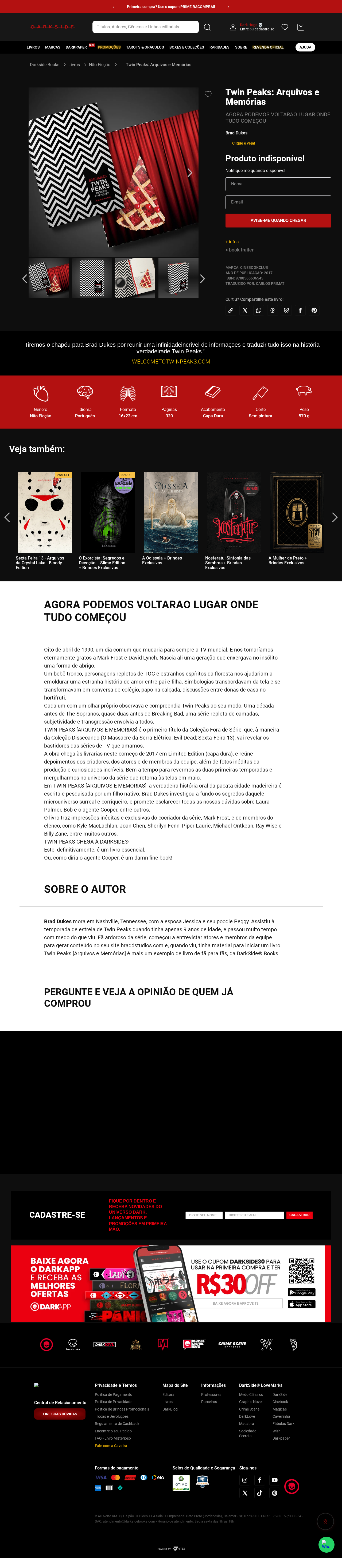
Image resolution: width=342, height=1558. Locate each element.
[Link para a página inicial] (47, 64)
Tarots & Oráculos (145, 47)
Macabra (246, 1423)
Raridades (219, 47)
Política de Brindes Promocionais (122, 1409)
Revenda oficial (268, 47)
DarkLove (247, 1416)
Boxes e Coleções (186, 47)
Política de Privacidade (113, 1402)
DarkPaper (76, 47)
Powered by (164, 1548)
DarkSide (280, 1394)
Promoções (109, 47)
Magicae (280, 1409)
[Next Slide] (228, 6)
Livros (33, 47)
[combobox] (152, 27)
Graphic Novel (250, 1402)
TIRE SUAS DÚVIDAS (59, 1414)
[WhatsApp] (326, 1545)
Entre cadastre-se (257, 29)
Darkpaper (281, 1438)
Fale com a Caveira (111, 1446)
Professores (211, 1394)
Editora (168, 1394)
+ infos (232, 241)
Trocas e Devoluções (112, 1416)
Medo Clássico (251, 1394)
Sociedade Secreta (247, 1433)
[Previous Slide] (113, 6)
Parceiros (209, 1402)
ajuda (305, 47)
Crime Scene (249, 1409)
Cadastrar (299, 1215)
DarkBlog (170, 1409)
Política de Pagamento (113, 1394)
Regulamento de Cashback (117, 1423)
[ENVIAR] (278, 220)
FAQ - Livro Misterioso (113, 1438)
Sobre (241, 47)
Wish (277, 1431)
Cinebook (280, 1402)
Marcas (52, 47)
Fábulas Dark (283, 1423)
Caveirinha (281, 1416)
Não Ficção (99, 64)
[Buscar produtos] (207, 27)
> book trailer (240, 250)
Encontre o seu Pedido (113, 1431)
